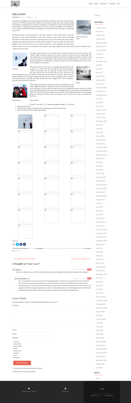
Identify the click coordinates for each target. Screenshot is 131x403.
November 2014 (101, 151)
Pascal (68, 248)
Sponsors (104, 4)
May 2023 (99, 31)
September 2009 (101, 308)
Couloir (54, 248)
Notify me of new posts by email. (24, 371)
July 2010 (99, 285)
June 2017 (99, 69)
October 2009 (101, 304)
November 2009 (101, 300)
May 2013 (99, 211)
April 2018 (99, 58)
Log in (98, 378)
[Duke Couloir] (83, 27)
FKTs (118, 4)
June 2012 (99, 252)
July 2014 (99, 162)
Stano (76, 248)
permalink (18, 250)
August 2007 (100, 364)
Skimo (72, 248)
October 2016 (101, 91)
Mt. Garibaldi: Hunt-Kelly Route (23, 259)
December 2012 (101, 229)
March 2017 (100, 76)
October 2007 (101, 356)
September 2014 (101, 155)
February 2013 (101, 222)
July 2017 (99, 65)
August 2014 (100, 158)
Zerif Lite (94, 395)
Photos (96, 4)
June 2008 (99, 326)
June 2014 (99, 166)
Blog (90, 4)
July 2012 (99, 248)
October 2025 (101, 28)
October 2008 (101, 319)
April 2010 (99, 293)
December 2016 (101, 87)
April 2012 (99, 259)
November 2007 (101, 353)
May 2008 (99, 330)
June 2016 (99, 102)
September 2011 (101, 274)
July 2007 (99, 368)
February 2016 (101, 110)
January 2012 (100, 270)
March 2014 (100, 173)
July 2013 (99, 203)
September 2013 (101, 196)
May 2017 (99, 72)
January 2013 (100, 226)
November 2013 (101, 188)
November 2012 (101, 233)
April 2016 (99, 106)
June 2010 (99, 289)
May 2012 (99, 255)
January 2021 (100, 35)
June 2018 (99, 54)
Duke (63, 248)
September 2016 (101, 95)
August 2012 (100, 244)
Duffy (59, 248)
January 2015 (100, 143)
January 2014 (100, 181)
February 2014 (101, 177)
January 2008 (100, 345)
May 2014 (99, 170)
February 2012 (101, 267)
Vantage (81, 248)
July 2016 (99, 99)
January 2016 (100, 114)
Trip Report (31, 248)
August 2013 (100, 199)
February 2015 (101, 140)
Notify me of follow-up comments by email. (28, 368)
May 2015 (99, 132)
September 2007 (101, 360)
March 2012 (100, 263)
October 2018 (101, 50)
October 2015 (101, 117)
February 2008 (101, 341)
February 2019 (101, 46)
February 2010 (101, 297)
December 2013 (101, 185)
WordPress (109, 395)
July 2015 (99, 125)
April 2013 (99, 214)
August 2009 (100, 311)
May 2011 (99, 278)
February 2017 (101, 80)
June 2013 (99, 207)
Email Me (65, 391)
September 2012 (101, 241)
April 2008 (99, 334)
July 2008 (99, 323)
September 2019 (101, 43)
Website (15, 338)
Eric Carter (33, 17)
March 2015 (100, 136)
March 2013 (100, 218)
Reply (89, 269)
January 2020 (100, 39)
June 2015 (99, 128)
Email (14, 334)
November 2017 (101, 61)
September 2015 (101, 121)
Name (14, 330)
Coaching (111, 4)
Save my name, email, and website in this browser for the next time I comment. (17, 349)
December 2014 (101, 147)
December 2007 (101, 349)
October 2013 (101, 192)
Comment (15, 305)
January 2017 (100, 84)
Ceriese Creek (47, 248)
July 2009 (99, 315)
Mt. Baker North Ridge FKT (81, 259)
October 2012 (101, 237)
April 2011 (99, 282)
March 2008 (100, 338)
